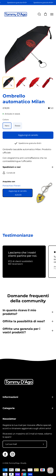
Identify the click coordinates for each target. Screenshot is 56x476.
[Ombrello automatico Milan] (8, 83)
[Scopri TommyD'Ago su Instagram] (12, 454)
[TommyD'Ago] (16, 14)
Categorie (9, 408)
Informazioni (10, 397)
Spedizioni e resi (12, 167)
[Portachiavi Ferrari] (43, 193)
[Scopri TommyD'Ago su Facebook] (5, 454)
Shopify (23, 463)
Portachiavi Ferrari (11, 185)
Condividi (11, 173)
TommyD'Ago (14, 463)
